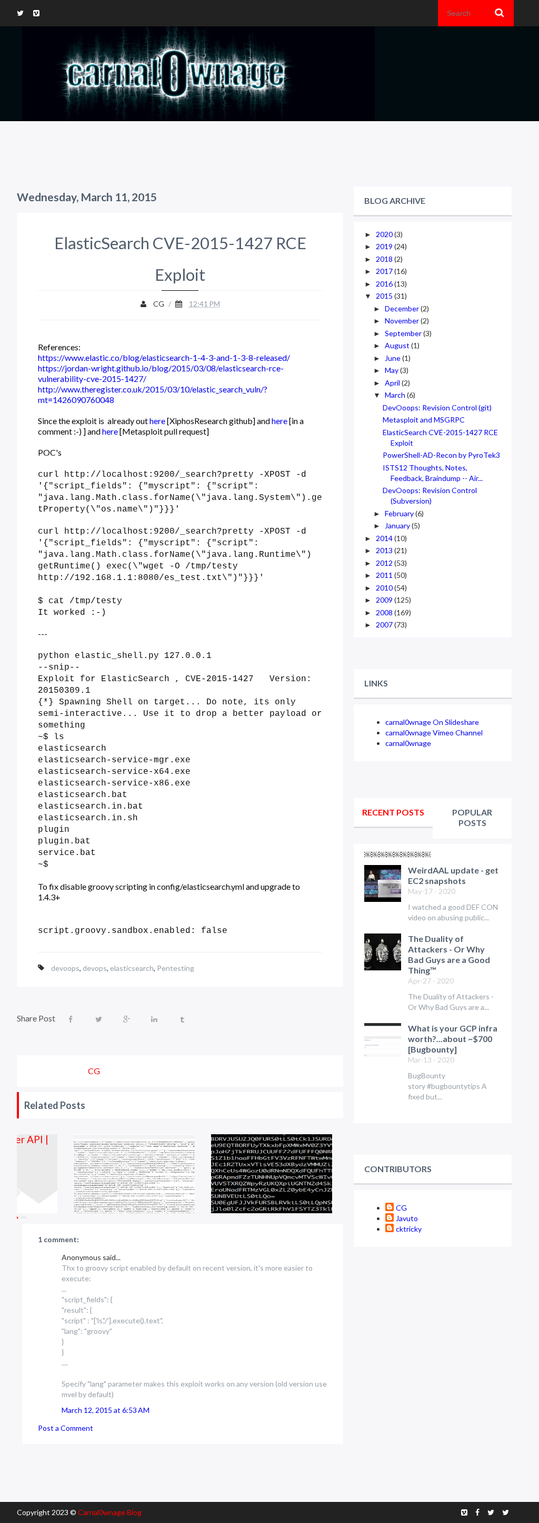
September (404, 333)
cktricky (409, 1228)
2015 (385, 295)
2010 (385, 587)
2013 (385, 550)
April (393, 382)
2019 (385, 246)
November (403, 320)
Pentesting (175, 968)
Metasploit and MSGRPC (424, 419)
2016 (385, 283)
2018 (385, 258)
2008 (385, 612)
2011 (385, 575)
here (157, 421)
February (400, 513)
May (392, 370)
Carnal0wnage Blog (110, 1512)
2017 (385, 271)
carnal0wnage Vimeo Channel (434, 732)
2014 (385, 538)
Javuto (407, 1218)
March (396, 394)
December (403, 308)
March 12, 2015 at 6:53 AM (105, 1410)
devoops (65, 968)
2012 (385, 562)
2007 (385, 624)
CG (401, 1207)
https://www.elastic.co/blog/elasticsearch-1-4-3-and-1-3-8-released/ (164, 357)
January (398, 525)
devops (95, 968)
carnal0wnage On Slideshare (432, 722)
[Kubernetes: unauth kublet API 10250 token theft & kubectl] (272, 1173)
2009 (385, 599)
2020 (385, 234)
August (398, 345)
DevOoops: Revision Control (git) (437, 407)
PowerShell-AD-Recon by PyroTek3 (441, 454)
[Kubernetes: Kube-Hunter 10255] (134, 1173)
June (393, 357)
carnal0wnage (408, 743)
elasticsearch (132, 968)
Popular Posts (472, 817)
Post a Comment (65, 1427)
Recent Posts (393, 812)
